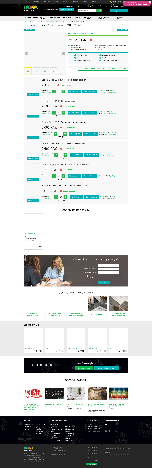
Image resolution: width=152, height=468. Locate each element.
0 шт (48, 90)
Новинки (85, 1)
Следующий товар (122, 29)
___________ (68, 424)
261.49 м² (50, 196)
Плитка (38, 21)
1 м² (48, 175)
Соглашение (54, 439)
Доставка (36, 1)
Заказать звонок (66, 9)
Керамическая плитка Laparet (33, 314)
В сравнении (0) (96, 6)
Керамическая (55, 18)
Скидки (75, 1)
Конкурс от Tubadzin (53, 404)
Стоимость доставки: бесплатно (82, 33)
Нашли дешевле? (66, 85)
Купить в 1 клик (89, 91)
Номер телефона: (90, 268)
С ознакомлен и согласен (104, 277)
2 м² (48, 111)
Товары (73, 68)
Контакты (65, 1)
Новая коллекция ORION (75, 404)
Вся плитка (42, 18)
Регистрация (122, 1)
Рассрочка (101, 90)
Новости (47, 1)
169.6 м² (49, 132)
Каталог (28, 18)
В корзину (75, 91)
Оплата (26, 1)
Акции (94, 1)
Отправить (104, 282)
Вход (114, 1)
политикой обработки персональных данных (101, 276)
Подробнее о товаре (33, 94)
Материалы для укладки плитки (118, 314)
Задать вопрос (84, 368)
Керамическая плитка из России (76, 314)
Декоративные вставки (103, 18)
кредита (112, 90)
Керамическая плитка (48, 21)
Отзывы (123, 68)
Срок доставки (46, 92)
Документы (112, 68)
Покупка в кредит (56, 429)
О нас (56, 1)
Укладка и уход (119, 18)
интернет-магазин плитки (30, 12)
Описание (84, 68)
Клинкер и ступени (87, 18)
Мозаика (78, 18)
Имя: (94, 265)
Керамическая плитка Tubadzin (54, 314)
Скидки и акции (56, 433)
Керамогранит (67, 18)
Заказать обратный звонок (106, 368)
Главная (26, 21)
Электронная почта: (90, 272)
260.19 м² (50, 154)
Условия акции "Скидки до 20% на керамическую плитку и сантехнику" (71, 437)
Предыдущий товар (30, 29)
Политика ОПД (55, 441)
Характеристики (97, 68)
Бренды (35, 18)
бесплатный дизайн (110, 92)
